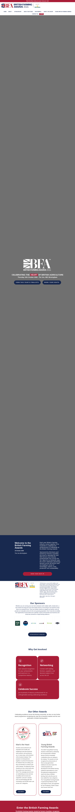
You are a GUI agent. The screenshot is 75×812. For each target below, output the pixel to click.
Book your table (28, 11)
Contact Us (35, 14)
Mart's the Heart (48, 11)
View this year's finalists (27, 282)
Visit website (21, 791)
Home (5, 11)
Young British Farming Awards (63, 11)
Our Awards (38, 11)
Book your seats (51, 282)
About (10, 11)
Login (41, 14)
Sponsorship (18, 11)
